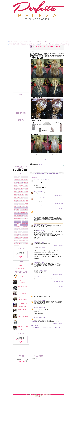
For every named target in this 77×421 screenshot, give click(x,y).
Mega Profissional (19, 215)
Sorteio (24, 240)
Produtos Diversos (17, 228)
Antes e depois (38, 173)
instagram (20, 265)
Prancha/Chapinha (16, 226)
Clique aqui (40, 164)
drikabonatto (35, 300)
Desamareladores (20, 191)
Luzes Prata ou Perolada (46, 173)
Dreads (23, 194)
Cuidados (22, 188)
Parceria (23, 220)
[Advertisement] (38, 22)
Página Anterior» (58, 327)
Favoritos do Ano (24, 197)
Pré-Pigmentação (25, 226)
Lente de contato (21, 203)
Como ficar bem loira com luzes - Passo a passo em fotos (47, 47)
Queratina (19, 232)
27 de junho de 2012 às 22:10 (58, 221)
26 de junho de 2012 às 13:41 (58, 208)
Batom (22, 179)
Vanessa (35, 263)
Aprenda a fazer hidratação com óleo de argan (40, 159)
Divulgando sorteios (17, 194)
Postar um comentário (34, 325)
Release (20, 234)
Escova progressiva (36, 205)
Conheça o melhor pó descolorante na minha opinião (41, 158)
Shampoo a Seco (17, 237)
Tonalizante (20, 243)
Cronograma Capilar (17, 188)
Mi (34, 191)
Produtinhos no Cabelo (20, 268)
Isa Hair (24, 200)
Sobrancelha (20, 240)
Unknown (35, 307)
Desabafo (15, 191)
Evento (15, 197)
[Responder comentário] (46, 179)
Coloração (15, 185)
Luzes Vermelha (22, 209)
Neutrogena (17, 218)
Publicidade (20, 231)
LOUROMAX (19, 206)
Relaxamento (16, 234)
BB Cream (26, 179)
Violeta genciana (25, 243)
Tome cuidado (16, 243)
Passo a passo (55, 173)
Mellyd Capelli (25, 215)
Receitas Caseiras (25, 232)
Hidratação (17, 200)
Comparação (21, 185)
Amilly (35, 197)
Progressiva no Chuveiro (23, 229)
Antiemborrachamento (17, 179)
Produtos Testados (24, 228)
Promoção (15, 231)
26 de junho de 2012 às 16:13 (58, 213)
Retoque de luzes (25, 234)
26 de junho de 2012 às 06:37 (58, 195)
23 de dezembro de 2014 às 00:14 (58, 305)
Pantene (19, 220)
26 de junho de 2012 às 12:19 (58, 203)
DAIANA (35, 295)
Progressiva (15, 229)
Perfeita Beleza (36, 224)
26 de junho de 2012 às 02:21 (58, 189)
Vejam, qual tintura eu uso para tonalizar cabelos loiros (41, 157)
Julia (35, 243)
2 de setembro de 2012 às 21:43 (58, 268)
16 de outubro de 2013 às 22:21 (58, 298)
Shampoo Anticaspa (17, 238)
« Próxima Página (35, 327)
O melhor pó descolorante (23, 320)
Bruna (35, 225)
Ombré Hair (16, 220)
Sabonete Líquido (16, 235)
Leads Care (16, 203)
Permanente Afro (22, 223)
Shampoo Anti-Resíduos (24, 237)
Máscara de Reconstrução (18, 212)
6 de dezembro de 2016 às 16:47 (58, 323)
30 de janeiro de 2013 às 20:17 (58, 292)
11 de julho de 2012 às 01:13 (58, 245)
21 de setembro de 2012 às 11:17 (58, 274)
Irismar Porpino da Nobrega (38, 210)
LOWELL (23, 206)
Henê (15, 200)
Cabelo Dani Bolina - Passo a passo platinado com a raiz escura (23, 328)
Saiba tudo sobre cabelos (24, 235)
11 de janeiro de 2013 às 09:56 (58, 286)
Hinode (21, 200)
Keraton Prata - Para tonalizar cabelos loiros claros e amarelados (22, 305)
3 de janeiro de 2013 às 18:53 (58, 281)
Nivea (20, 218)
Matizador (23, 212)
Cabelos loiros (20, 182)
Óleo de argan (25, 218)
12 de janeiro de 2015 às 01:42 (58, 315)
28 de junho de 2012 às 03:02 (58, 228)
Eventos (18, 197)
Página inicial (47, 327)
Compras (26, 185)
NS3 (22, 218)
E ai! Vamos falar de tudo (37, 179)
